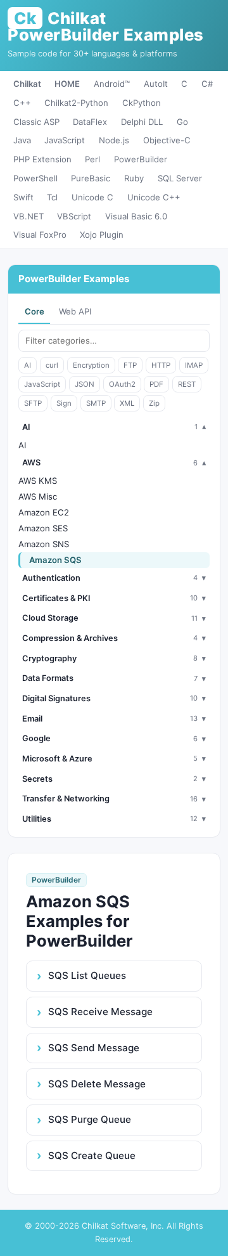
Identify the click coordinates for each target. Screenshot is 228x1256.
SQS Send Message (93, 1048)
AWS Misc (37, 496)
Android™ (112, 84)
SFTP (33, 403)
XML (127, 403)
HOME (67, 84)
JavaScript (64, 140)
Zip (154, 403)
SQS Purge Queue (89, 1119)
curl (52, 365)
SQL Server (180, 178)
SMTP (96, 403)
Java (22, 140)
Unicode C (92, 197)
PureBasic (90, 178)
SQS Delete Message (97, 1084)
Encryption (91, 365)
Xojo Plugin (102, 235)
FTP (130, 365)
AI (27, 365)
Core (34, 311)
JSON (84, 384)
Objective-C (167, 140)
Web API (75, 311)
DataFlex (90, 122)
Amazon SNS (43, 544)
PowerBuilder (140, 159)
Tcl (52, 197)
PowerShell (35, 178)
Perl (92, 159)
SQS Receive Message (100, 1012)
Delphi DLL (142, 122)
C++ (22, 103)
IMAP (194, 365)
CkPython (141, 103)
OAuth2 (122, 384)
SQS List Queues (87, 975)
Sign (64, 403)
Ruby (134, 178)
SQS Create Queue (92, 1155)
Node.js (114, 140)
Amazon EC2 (43, 512)
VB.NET (28, 216)
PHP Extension (42, 159)
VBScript (74, 216)
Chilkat (27, 84)
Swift (23, 197)
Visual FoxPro (39, 235)
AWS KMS (37, 481)
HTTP (160, 365)
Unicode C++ (153, 197)
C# (207, 84)
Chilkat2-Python (76, 103)
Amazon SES (43, 528)
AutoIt (156, 84)
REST (187, 384)
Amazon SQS (55, 560)
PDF (156, 384)
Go (182, 122)
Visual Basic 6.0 (136, 216)
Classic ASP (36, 122)
